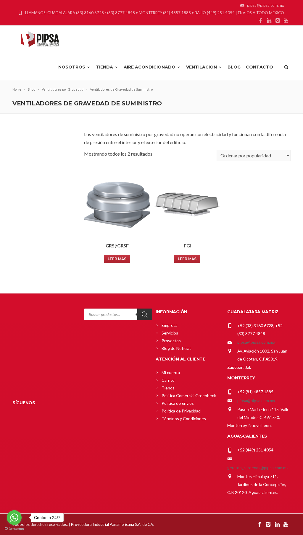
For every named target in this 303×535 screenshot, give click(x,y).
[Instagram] (277, 21)
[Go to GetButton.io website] (14, 529)
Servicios (170, 332)
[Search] (144, 314)
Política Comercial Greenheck (189, 395)
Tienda (168, 387)
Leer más (117, 259)
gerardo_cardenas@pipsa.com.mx (258, 467)
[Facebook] (260, 21)
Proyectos (171, 340)
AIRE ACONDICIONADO (149, 67)
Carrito (168, 380)
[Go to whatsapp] (14, 517)
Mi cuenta (171, 372)
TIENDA (104, 67)
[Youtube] (286, 21)
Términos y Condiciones (184, 418)
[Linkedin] (269, 21)
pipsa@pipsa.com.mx (256, 342)
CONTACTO (259, 67)
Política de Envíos (178, 403)
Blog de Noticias (176, 348)
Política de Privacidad (181, 410)
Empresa (170, 325)
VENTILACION (201, 67)
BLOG (234, 67)
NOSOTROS (71, 67)
